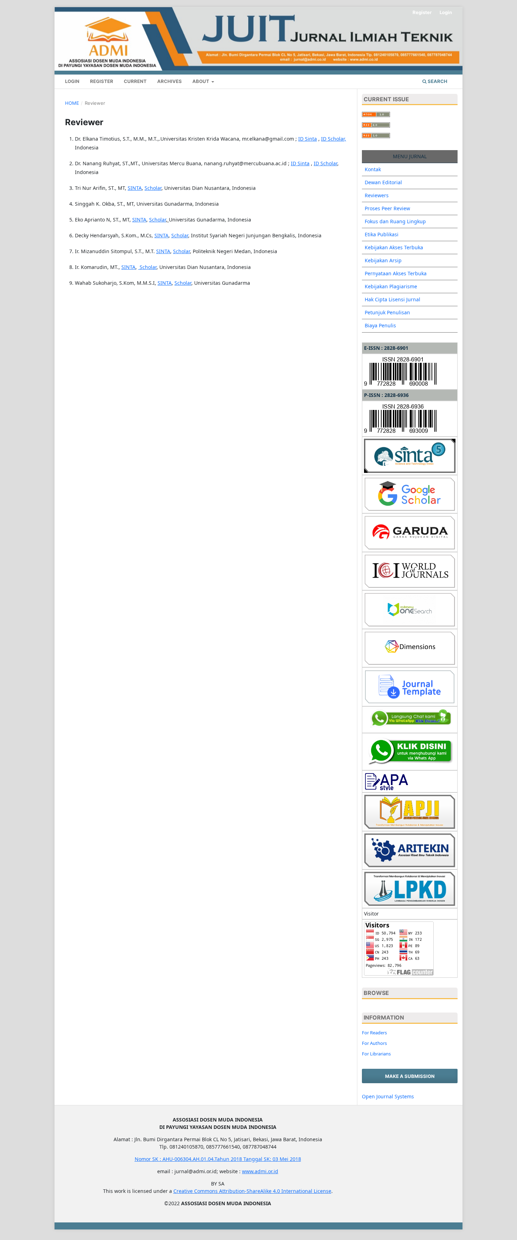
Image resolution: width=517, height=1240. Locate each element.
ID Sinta (307, 138)
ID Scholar (325, 163)
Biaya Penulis (380, 325)
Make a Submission (410, 1076)
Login (72, 81)
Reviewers (377, 195)
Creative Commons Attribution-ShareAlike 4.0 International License (252, 1191)
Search (437, 81)
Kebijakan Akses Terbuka (394, 247)
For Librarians (376, 1054)
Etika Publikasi (381, 234)
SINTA (135, 188)
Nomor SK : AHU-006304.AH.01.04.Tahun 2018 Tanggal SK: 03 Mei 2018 (218, 1159)
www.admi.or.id (260, 1171)
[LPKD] (409, 888)
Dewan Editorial (383, 182)
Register (101, 81)
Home (72, 103)
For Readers (374, 1032)
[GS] (409, 493)
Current (135, 81)
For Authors (374, 1043)
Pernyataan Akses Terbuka (396, 273)
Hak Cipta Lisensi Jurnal (392, 299)
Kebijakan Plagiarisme (391, 286)
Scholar (153, 188)
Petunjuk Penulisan (387, 312)
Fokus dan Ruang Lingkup (395, 221)
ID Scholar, (333, 138)
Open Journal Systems (388, 1096)
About (201, 81)
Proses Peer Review (387, 208)
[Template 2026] (409, 686)
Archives (169, 81)
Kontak (373, 169)
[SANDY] (409, 751)
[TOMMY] (409, 719)
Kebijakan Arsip (383, 260)
